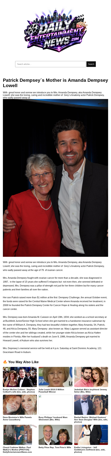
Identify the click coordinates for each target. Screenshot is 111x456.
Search (91, 64)
